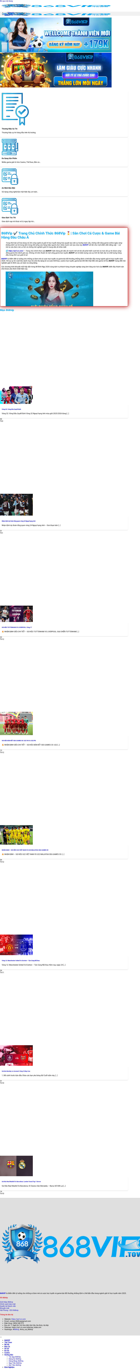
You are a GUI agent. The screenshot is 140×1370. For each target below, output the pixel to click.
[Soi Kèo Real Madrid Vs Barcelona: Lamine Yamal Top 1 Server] (16, 1176)
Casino (7, 1353)
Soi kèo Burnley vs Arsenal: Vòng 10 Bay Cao (16, 1071)
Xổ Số (6, 1349)
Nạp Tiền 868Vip (15, 1363)
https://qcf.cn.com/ (15, 251)
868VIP (7, 1340)
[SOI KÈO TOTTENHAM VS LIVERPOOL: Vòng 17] (16, 621)
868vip (16, 1329)
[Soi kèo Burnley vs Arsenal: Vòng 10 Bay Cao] (16, 1065)
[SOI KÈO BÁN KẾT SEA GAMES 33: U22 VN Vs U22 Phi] (16, 734)
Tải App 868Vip (15, 1357)
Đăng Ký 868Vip (15, 1359)
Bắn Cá (7, 1347)
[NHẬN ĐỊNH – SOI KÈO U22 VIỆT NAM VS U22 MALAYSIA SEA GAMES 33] (16, 844)
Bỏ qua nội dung (6, 1)
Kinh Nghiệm (9, 1367)
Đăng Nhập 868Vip (16, 1361)
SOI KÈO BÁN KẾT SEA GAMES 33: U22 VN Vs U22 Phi (19, 740)
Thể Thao (8, 1342)
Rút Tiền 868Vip (15, 1365)
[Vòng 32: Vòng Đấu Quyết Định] (16, 403)
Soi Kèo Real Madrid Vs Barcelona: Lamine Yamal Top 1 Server (21, 1181)
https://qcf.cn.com (18, 1319)
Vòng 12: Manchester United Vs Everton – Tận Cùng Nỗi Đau (21, 960)
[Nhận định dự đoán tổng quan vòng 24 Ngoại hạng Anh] (16, 515)
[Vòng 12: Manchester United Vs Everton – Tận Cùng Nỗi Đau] (16, 955)
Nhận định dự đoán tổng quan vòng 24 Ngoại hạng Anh (18, 521)
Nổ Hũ (6, 1344)
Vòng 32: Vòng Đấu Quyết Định (11, 409)
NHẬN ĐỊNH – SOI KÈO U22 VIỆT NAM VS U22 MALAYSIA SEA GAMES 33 (25, 850)
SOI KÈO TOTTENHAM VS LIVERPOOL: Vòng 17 (17, 627)
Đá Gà (6, 1351)
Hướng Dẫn (8, 1355)
